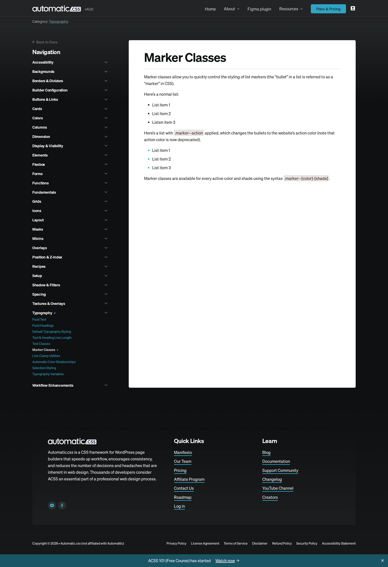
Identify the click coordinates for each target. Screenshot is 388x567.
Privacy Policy (176, 543)
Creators (270, 497)
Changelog (272, 479)
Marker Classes (43, 350)
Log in (179, 506)
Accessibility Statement (339, 543)
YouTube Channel (277, 488)
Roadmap (183, 497)
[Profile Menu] (353, 8)
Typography (58, 21)
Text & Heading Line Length (52, 338)
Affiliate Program (189, 479)
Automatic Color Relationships (54, 362)
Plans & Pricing (328, 8)
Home (210, 9)
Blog (266, 452)
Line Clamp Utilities (46, 356)
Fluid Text (39, 319)
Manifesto (183, 452)
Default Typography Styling (51, 332)
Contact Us (184, 488)
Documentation (276, 461)
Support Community (280, 470)
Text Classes (41, 344)
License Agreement (205, 543)
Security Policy (306, 543)
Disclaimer (260, 543)
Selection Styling (44, 368)
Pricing (180, 470)
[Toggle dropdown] (238, 9)
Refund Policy (282, 543)
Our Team (182, 461)
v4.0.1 (89, 9)
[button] (70, 62)
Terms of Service (236, 543)
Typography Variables (48, 374)
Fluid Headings (43, 325)
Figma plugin (259, 9)
